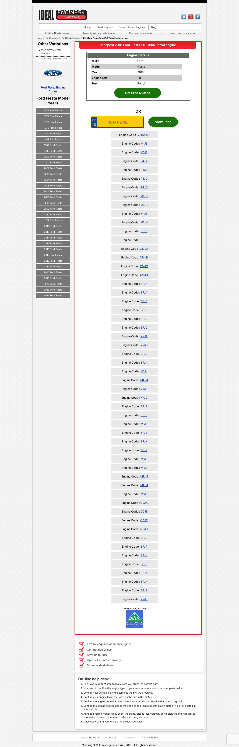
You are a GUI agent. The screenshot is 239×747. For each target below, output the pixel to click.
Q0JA (144, 502)
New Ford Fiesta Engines (140, 33)
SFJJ (144, 354)
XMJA (144, 248)
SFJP (144, 450)
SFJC (144, 318)
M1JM (144, 380)
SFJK (144, 362)
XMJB (144, 257)
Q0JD (144, 529)
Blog (153, 27)
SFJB (144, 301)
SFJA (144, 283)
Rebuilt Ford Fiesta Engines (182, 33)
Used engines (105, 27)
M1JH (144, 196)
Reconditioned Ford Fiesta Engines (99, 33)
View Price (163, 122)
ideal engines (63, 14)
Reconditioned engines (132, 27)
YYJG (144, 397)
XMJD (144, 275)
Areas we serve (90, 737)
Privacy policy (150, 737)
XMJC (144, 266)
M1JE (144, 143)
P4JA (143, 161)
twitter (184, 16)
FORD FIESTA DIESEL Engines (51, 52)
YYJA (144, 336)
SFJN (144, 441)
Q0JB (144, 511)
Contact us (129, 737)
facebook (198, 16)
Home (87, 27)
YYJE (143, 389)
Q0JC (144, 520)
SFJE (144, 432)
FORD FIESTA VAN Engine (54, 58)
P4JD (144, 187)
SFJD (144, 231)
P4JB (144, 170)
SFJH (144, 415)
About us (111, 737)
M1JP (144, 424)
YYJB (143, 345)
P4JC (144, 178)
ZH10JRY (144, 135)
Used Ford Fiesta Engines (57, 33)
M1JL (144, 371)
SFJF (144, 406)
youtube (191, 16)
